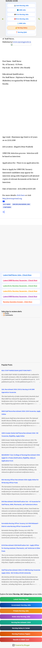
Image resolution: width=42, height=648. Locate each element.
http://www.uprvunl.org (12, 198)
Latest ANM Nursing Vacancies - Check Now (20, 296)
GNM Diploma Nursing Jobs (21, 204)
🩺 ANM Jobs (21, 23)
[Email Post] (3, 202)
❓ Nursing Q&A (21, 32)
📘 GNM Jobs (21, 10)
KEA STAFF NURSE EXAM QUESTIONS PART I (17, 370)
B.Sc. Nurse (6, 204)
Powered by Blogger (22, 645)
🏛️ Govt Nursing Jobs (21, 5)
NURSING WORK (12, 1)
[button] (3, 212)
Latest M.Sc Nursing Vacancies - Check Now (20, 291)
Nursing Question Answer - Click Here (17, 302)
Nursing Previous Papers (21, 634)
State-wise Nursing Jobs (21, 616)
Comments (8, 315)
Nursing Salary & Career (21, 628)
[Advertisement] (21, 113)
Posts (6, 313)
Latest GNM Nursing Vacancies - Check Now (20, 280)
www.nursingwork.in (22, 42)
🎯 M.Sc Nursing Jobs (21, 19)
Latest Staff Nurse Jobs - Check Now (17, 275)
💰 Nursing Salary (21, 28)
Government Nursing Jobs (21, 605)
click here (20, 195)
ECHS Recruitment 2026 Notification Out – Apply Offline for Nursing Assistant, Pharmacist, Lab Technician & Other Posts (21, 548)
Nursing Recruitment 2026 (21, 622)
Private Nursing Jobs (21, 611)
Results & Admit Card (21, 640)
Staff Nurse (7, 207)
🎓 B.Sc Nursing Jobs (21, 14)
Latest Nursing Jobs (21, 599)
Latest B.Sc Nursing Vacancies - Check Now (20, 286)
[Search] (39, 19)
